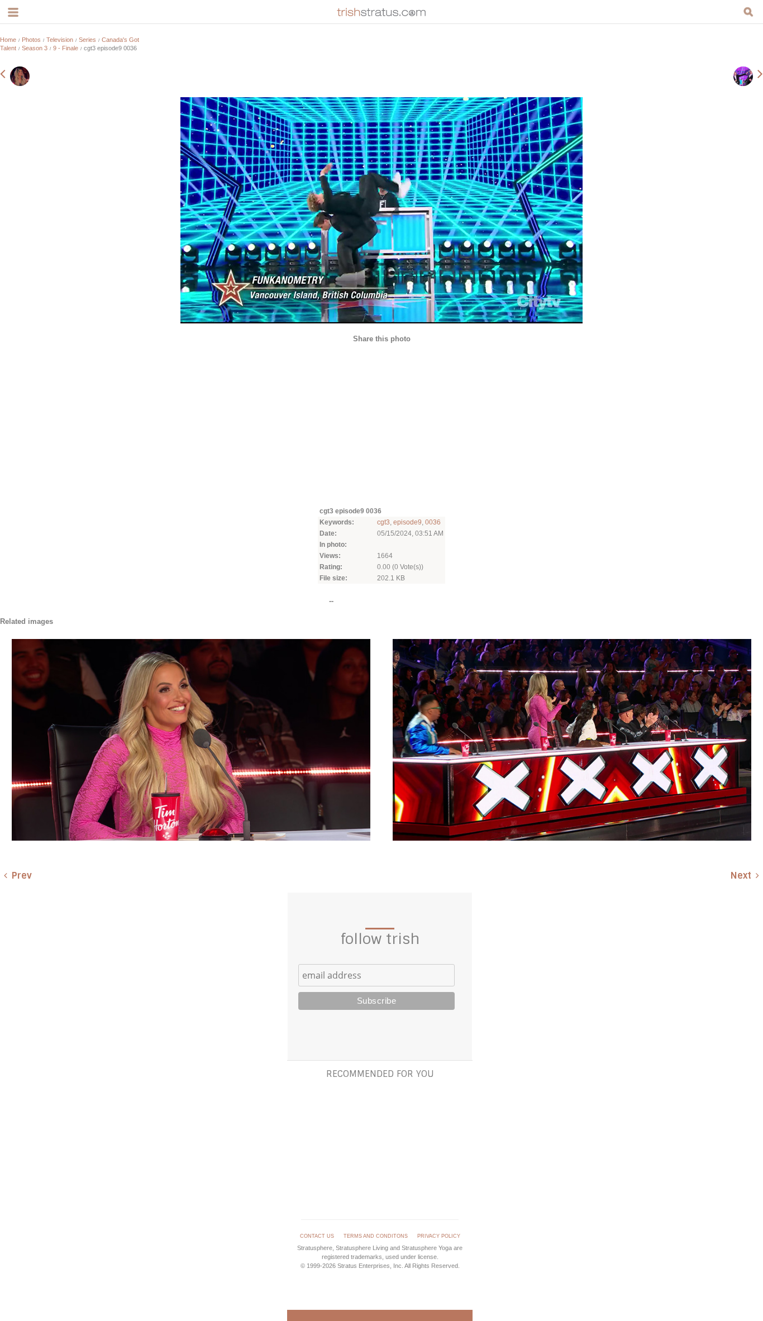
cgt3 (383, 522)
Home (8, 39)
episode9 (407, 522)
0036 (433, 522)
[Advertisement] (381, 424)
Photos (31, 39)
